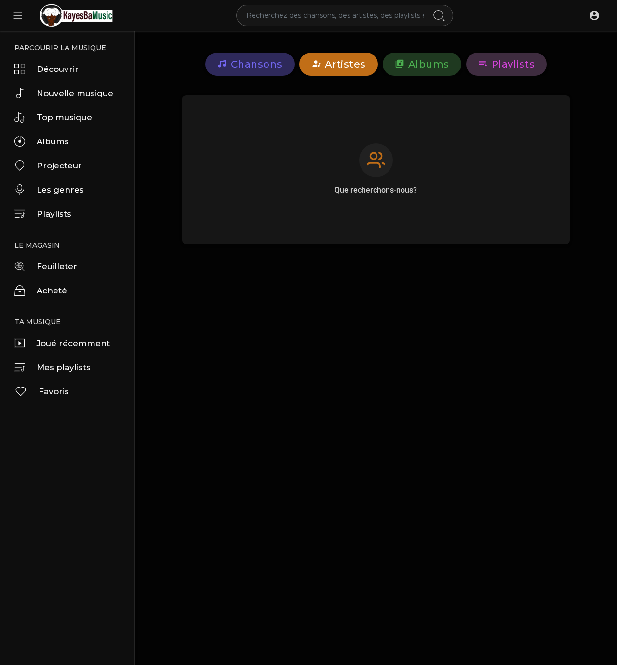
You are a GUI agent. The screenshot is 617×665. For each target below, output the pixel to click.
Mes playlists (64, 367)
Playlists (54, 214)
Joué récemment (73, 343)
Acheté (52, 290)
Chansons (256, 64)
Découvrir (58, 69)
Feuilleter (57, 266)
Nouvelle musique (75, 93)
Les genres (60, 189)
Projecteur (59, 165)
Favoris (54, 391)
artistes (345, 64)
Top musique (64, 117)
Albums (53, 141)
